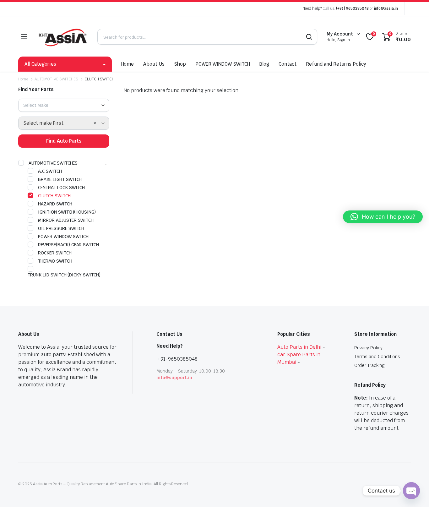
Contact (287, 64)
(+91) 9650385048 (352, 8)
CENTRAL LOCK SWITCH (61, 187)
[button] (383, 216)
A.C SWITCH (50, 171)
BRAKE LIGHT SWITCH (60, 179)
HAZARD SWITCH (55, 204)
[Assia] (62, 36)
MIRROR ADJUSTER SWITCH (66, 220)
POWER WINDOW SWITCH (222, 64)
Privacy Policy (368, 348)
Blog (264, 64)
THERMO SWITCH (55, 261)
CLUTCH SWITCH (54, 196)
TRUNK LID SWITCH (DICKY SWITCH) (64, 275)
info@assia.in (386, 8)
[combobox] (63, 105)
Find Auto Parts (63, 141)
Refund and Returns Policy (336, 64)
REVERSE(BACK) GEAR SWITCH (68, 245)
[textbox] (38, 105)
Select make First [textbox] (43, 123)
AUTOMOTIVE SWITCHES (56, 79)
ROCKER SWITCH (55, 253)
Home (127, 64)
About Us (154, 64)
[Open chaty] (411, 490)
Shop (180, 64)
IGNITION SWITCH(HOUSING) (67, 212)
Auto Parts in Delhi (299, 347)
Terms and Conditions (377, 356)
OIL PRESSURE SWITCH (61, 228)
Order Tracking (369, 365)
